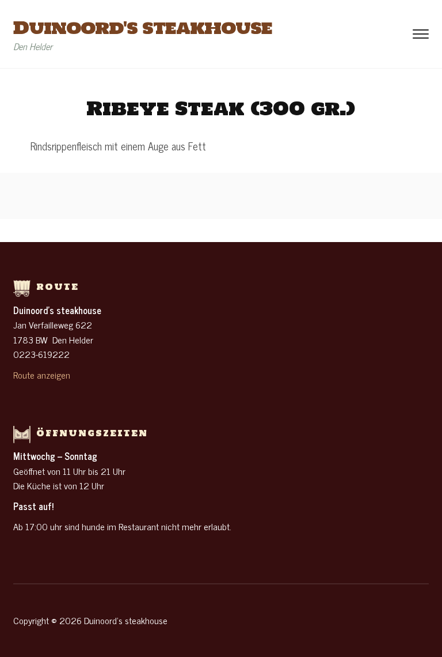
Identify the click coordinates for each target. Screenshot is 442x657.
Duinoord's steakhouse (142, 27)
